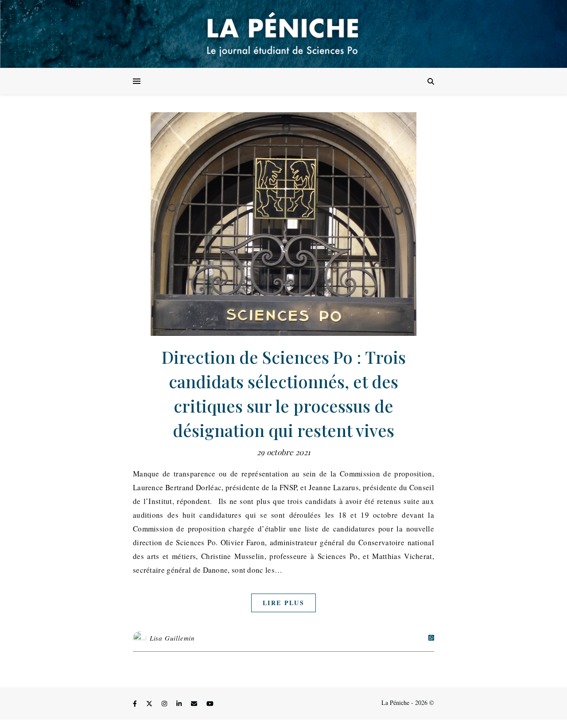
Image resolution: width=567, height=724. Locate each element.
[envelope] (195, 704)
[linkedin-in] (179, 704)
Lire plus (283, 602)
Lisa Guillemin (172, 638)
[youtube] (210, 704)
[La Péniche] (283, 34)
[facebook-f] (136, 704)
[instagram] (165, 704)
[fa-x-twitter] (150, 704)
